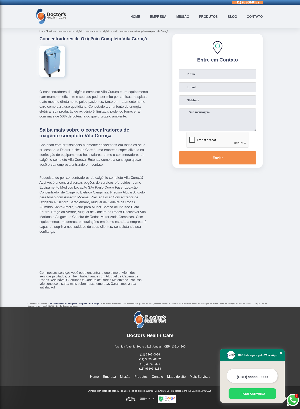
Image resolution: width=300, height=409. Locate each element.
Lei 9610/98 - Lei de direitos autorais (60, 306)
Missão (182, 16)
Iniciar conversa (252, 393)
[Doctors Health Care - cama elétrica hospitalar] (51, 23)
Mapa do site (176, 376)
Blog (232, 16)
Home (135, 16)
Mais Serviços (200, 376)
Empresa (158, 16)
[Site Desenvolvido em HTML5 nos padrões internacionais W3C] (147, 398)
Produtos (208, 16)
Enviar (218, 158)
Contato (255, 16)
